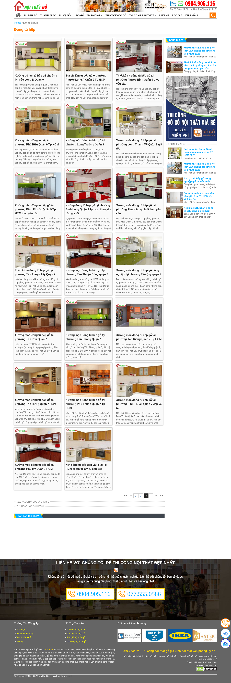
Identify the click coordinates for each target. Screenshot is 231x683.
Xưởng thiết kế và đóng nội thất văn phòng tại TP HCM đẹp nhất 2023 (199, 50)
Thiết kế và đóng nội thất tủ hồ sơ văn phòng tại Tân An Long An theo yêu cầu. (200, 65)
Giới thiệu (20, 629)
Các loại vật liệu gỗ (75, 633)
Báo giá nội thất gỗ (75, 637)
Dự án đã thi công (24, 633)
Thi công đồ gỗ (116, 15)
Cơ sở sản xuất (23, 637)
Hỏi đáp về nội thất (75, 629)
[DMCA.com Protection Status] (207, 670)
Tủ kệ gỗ (65, 15)
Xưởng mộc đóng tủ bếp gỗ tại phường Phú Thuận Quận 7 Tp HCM (85, 404)
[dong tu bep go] (191, 140)
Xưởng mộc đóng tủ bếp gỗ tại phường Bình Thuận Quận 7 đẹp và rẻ (139, 404)
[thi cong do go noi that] (193, 6)
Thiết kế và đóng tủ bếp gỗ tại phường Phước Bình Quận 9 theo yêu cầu (137, 79)
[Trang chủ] (18, 15)
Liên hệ (164, 15)
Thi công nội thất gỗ (76, 641)
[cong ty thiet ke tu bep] (122, 6)
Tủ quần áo (48, 15)
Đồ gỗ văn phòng (88, 15)
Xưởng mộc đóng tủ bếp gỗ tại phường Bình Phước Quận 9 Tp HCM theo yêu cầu (35, 209)
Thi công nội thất (141, 15)
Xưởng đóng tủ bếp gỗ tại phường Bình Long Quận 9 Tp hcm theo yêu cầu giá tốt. (88, 209)
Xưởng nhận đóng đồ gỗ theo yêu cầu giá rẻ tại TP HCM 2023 (198, 152)
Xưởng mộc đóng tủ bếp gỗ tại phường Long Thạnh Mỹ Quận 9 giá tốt (139, 144)
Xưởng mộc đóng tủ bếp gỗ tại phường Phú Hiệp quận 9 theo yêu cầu (138, 209)
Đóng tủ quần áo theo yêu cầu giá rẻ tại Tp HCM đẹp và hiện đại (199, 196)
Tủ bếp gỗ (30, 15)
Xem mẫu (191, 15)
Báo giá (177, 15)
